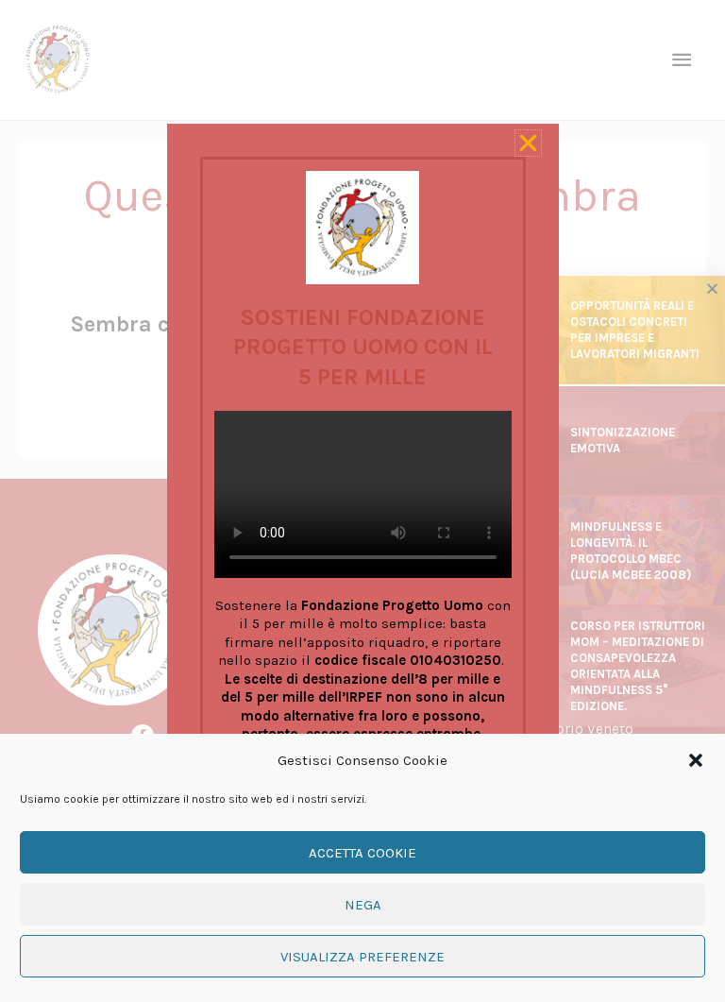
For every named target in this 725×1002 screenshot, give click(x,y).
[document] (362, 501)
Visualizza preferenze (362, 956)
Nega (363, 904)
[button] (695, 760)
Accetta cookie (362, 852)
